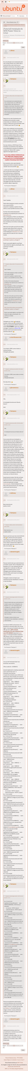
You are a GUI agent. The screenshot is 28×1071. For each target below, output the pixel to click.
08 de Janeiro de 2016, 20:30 (12, 259)
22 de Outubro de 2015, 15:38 (13, 57)
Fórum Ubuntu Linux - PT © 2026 (14, 1057)
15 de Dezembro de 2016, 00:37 (13, 519)
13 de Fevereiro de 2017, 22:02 (13, 1026)
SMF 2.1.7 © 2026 (9, 1068)
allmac (12, 50)
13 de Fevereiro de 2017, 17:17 (13, 657)
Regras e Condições (11, 1059)
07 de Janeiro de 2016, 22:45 (12, 195)
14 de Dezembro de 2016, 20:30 (13, 500)
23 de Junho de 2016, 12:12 (12, 364)
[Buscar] (18, 16)
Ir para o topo (6, 1043)
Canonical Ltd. (16, 1066)
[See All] (4, 22)
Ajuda (5, 1059)
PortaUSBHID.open (13, 827)
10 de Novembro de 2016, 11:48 (13, 418)
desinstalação (6, 484)
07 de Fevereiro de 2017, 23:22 (13, 558)
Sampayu (13, 79)
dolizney (13, 493)
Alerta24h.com (7, 215)
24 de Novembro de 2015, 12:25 (9, 88)
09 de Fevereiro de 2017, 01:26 (13, 592)
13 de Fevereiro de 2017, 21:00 (13, 891)
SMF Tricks (20, 1062)
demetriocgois (14, 551)
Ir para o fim (5, 40)
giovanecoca (14, 387)
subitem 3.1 (8, 1008)
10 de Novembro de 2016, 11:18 (13, 394)
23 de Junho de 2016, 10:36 (12, 344)
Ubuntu (10, 1066)
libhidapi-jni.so (16, 231)
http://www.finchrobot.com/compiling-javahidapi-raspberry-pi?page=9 (13, 239)
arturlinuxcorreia (15, 337)
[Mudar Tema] (9, 1)
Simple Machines (18, 1068)
